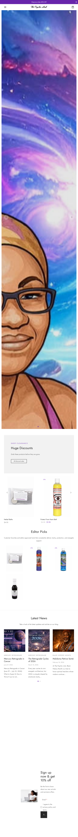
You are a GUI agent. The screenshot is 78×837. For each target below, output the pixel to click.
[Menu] (5, 7)
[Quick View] (24, 679)
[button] (19, 628)
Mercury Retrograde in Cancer (14, 827)
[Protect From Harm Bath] (57, 664)
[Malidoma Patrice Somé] (63, 808)
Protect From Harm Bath (49, 686)
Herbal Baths (8, 686)
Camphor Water (61, 729)
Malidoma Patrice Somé (63, 825)
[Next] (71, 300)
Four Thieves (11, 758)
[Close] (76, 2)
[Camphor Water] (63, 725)
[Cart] (73, 7)
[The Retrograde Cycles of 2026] (39, 808)
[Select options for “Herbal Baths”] (17, 679)
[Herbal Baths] (20, 664)
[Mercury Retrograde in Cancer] (14, 808)
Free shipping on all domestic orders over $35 (39, 2)
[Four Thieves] (14, 754)
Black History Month (62, 822)
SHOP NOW (15, 306)
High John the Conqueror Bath (36, 728)
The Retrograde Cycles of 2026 (38, 827)
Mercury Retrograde (13, 822)
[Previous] (6, 300)
